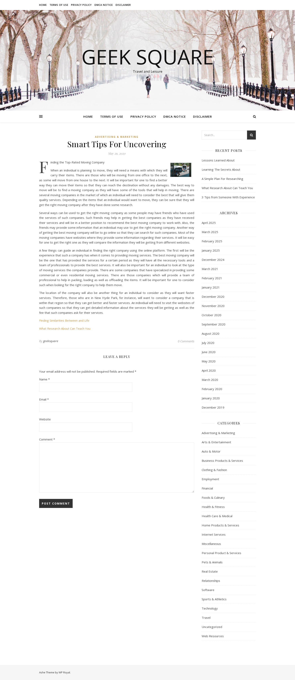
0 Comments (186, 341)
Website (45, 419)
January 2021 (211, 287)
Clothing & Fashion (214, 470)
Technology (210, 608)
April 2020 (209, 370)
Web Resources (213, 636)
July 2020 (208, 343)
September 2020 (213, 324)
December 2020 (213, 297)
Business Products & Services (222, 461)
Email (44, 399)
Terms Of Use (59, 5)
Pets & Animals (212, 562)
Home (43, 5)
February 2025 (212, 241)
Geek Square (147, 57)
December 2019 (213, 407)
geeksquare (50, 341)
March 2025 (210, 232)
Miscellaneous (211, 544)
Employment (210, 479)
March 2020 (210, 380)
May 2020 (209, 361)
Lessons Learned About (218, 160)
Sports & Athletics (214, 599)
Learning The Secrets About (221, 169)
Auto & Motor (211, 451)
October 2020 (211, 315)
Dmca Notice (104, 5)
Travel (206, 618)
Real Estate (210, 571)
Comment (47, 439)
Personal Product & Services (221, 553)
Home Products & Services (220, 525)
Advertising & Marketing (116, 137)
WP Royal (64, 672)
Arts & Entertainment (216, 442)
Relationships (211, 581)
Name (44, 379)
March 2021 (210, 269)
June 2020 (209, 352)
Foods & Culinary (213, 497)
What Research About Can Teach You (64, 328)
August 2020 (210, 333)
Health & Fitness (213, 507)
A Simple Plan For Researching (222, 179)
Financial (207, 488)
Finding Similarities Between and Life (64, 320)
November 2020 (213, 306)
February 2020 (212, 389)
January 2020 (211, 398)
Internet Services (214, 534)
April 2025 (209, 223)
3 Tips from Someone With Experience (228, 197)
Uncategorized (212, 627)
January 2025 (211, 250)
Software (208, 590)
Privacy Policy (81, 5)
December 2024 (213, 260)
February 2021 (212, 278)
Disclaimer (123, 5)
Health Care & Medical (217, 516)
